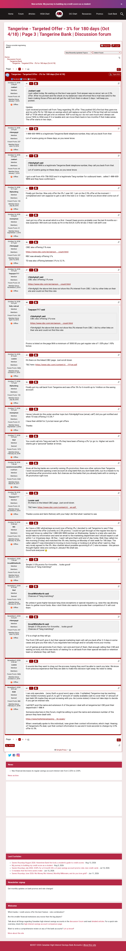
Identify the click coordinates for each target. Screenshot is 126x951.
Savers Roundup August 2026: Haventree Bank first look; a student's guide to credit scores (48, 863)
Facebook (16, 79)
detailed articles (98, 921)
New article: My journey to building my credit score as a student (61, 4)
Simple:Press (61, 750)
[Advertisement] (64, 799)
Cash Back (112, 14)
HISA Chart (44, 14)
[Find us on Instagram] (18, 755)
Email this (33, 79)
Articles (32, 14)
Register (106, 46)
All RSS (11, 745)
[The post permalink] (31, 83)
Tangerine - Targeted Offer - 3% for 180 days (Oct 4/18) (33, 63)
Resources (86, 14)
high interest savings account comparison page (43, 924)
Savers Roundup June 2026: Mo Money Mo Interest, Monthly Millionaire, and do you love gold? (49, 873)
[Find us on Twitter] (10, 755)
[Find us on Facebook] (14, 755)
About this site (89, 945)
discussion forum (77, 921)
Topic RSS (116, 74)
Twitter (24, 79)
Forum (21, 14)
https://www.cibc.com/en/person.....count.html (47, 252)
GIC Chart (73, 14)
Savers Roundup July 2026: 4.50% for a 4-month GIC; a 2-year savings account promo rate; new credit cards (55, 868)
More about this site (16, 933)
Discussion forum (14, 59)
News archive (13, 776)
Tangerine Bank (16, 61)
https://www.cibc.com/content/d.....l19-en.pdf (56, 365)
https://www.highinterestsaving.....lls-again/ (45, 719)
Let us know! (69, 929)
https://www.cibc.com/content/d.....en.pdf (57, 507)
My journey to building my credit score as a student (32, 865)
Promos (99, 14)
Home (10, 14)
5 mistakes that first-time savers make (27, 871)
